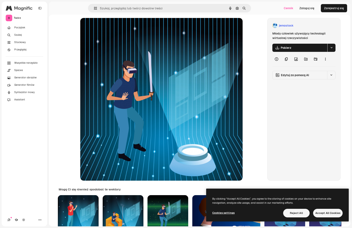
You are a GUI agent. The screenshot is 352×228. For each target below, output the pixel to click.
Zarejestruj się (334, 8)
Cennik (288, 8)
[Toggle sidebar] (40, 8)
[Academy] (16, 220)
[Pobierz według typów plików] (331, 48)
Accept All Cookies (327, 213)
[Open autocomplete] (93, 8)
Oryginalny (108, 26)
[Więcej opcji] (325, 59)
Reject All (296, 213)
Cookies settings (223, 213)
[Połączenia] (9, 220)
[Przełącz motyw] (23, 220)
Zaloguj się (306, 8)
